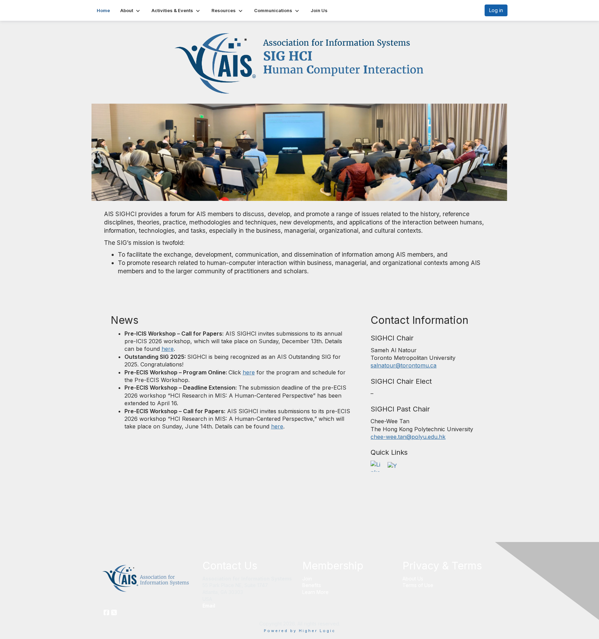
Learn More (315, 592)
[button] (130, 10)
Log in (496, 10)
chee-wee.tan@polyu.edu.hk (408, 436)
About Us (412, 579)
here (168, 348)
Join (307, 579)
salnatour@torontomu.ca (403, 365)
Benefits (311, 585)
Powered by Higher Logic (300, 630)
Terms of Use (417, 585)
